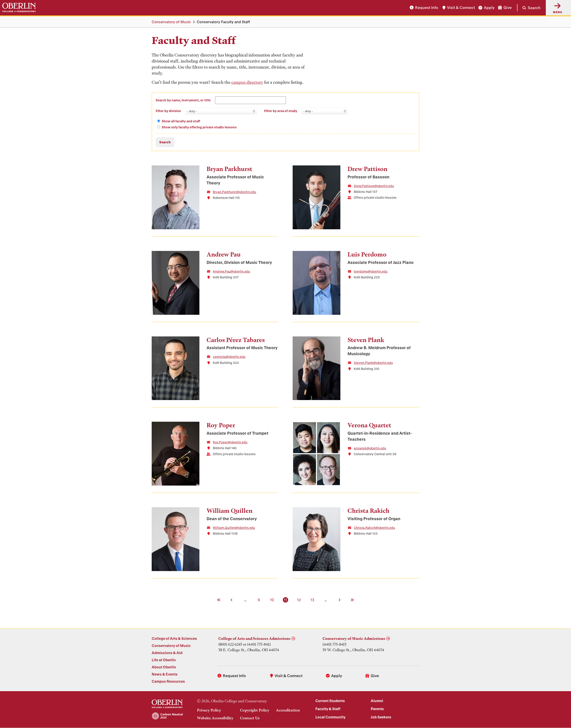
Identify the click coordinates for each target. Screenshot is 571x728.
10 (272, 599)
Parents (377, 709)
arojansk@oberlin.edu (370, 448)
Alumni (377, 701)
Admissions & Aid (167, 653)
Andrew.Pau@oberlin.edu (231, 271)
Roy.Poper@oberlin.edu (230, 442)
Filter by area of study (280, 111)
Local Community (330, 717)
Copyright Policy (254, 710)
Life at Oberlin (164, 660)
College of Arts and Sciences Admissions (254, 638)
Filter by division (168, 111)
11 (286, 599)
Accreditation (288, 710)
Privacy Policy (209, 710)
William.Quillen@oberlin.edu (234, 528)
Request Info (426, 8)
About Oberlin (164, 667)
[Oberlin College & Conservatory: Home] (19, 8)
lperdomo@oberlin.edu (370, 271)
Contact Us (249, 718)
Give (507, 8)
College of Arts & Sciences (174, 638)
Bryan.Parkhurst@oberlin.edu (234, 192)
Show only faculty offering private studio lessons (199, 127)
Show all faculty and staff (181, 121)
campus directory (247, 82)
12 (299, 599)
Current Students (330, 701)
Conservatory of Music (171, 22)
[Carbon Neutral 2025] (167, 716)
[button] (529, 7)
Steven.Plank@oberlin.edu (373, 363)
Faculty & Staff (327, 709)
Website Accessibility (215, 718)
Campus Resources (168, 681)
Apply (489, 8)
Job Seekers (381, 717)
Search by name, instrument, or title (183, 100)
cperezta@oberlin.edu (229, 357)
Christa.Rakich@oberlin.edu (374, 528)
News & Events (165, 674)
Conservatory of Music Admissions (354, 638)
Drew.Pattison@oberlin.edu (374, 186)
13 (312, 599)
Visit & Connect (461, 8)
